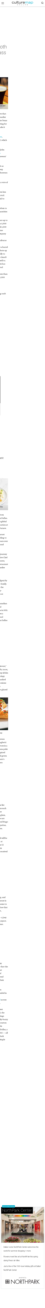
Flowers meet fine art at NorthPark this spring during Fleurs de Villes (20, 1258)
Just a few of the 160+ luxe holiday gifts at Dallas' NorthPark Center (22, 1268)
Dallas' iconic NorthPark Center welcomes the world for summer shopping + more (21, 1249)
